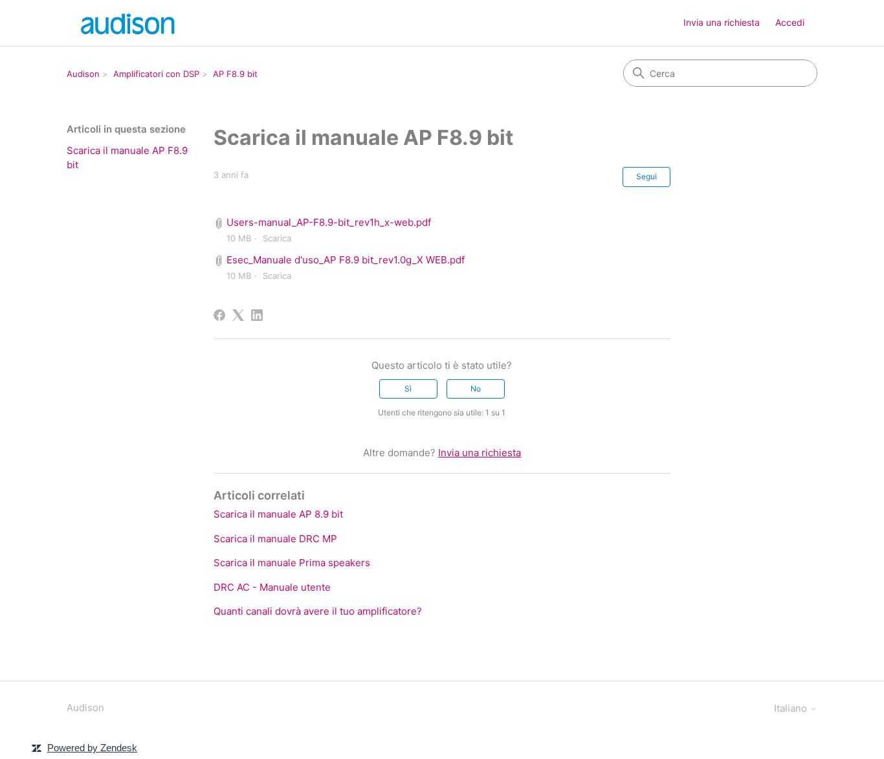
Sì (408, 388)
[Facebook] (219, 315)
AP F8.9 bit (235, 74)
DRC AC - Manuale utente (272, 587)
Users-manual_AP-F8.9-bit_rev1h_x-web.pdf (329, 222)
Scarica (277, 238)
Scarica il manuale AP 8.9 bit (278, 514)
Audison (83, 74)
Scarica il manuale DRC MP (275, 539)
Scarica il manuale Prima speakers (292, 562)
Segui (646, 176)
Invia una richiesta (721, 22)
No (475, 388)
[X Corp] (238, 315)
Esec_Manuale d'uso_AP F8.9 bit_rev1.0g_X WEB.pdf (346, 260)
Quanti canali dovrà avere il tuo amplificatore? (318, 611)
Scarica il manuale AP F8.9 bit (127, 157)
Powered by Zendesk (92, 747)
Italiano (792, 708)
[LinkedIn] (257, 315)
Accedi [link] (789, 22)
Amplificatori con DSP (156, 74)
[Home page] (129, 23)
